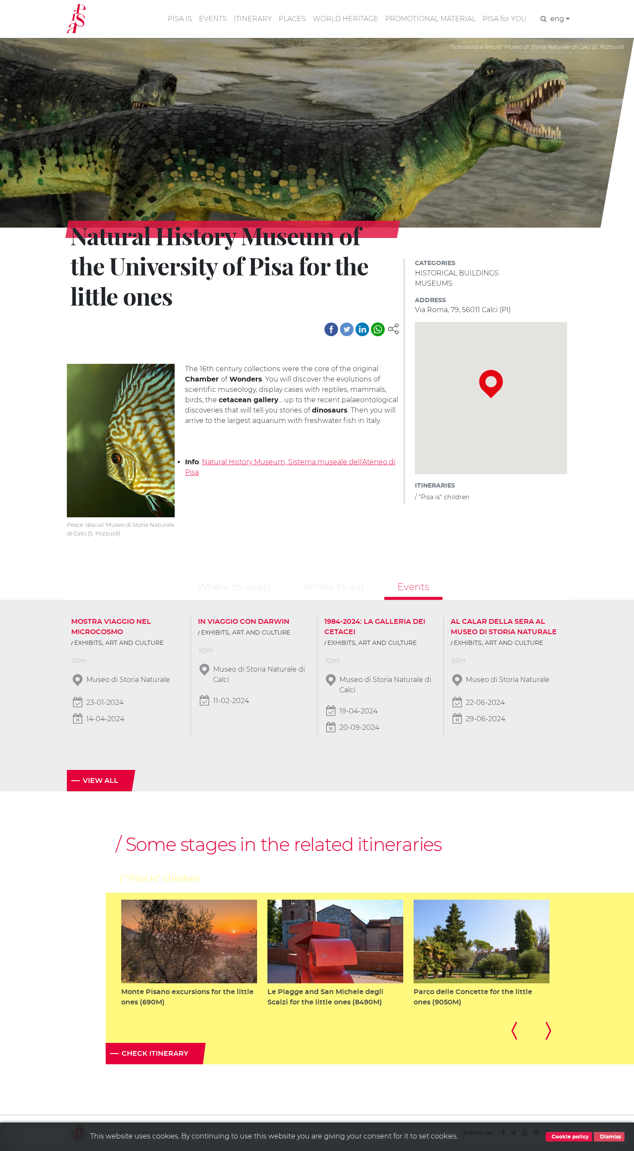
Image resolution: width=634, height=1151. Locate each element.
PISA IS (180, 19)
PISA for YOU (505, 19)
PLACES (292, 19)
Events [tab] (413, 587)
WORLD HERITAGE (345, 19)
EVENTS (213, 19)
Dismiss (610, 1136)
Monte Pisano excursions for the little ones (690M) (187, 997)
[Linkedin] (362, 329)
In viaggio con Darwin (243, 621)
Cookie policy (569, 1136)
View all (100, 780)
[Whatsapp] (378, 329)
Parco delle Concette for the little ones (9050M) (473, 997)
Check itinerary (155, 1053)
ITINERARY (253, 19)
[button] (393, 328)
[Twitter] (347, 329)
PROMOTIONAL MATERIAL (430, 19)
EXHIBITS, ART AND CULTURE (118, 643)
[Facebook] (331, 329)
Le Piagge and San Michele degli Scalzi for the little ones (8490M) (325, 997)
